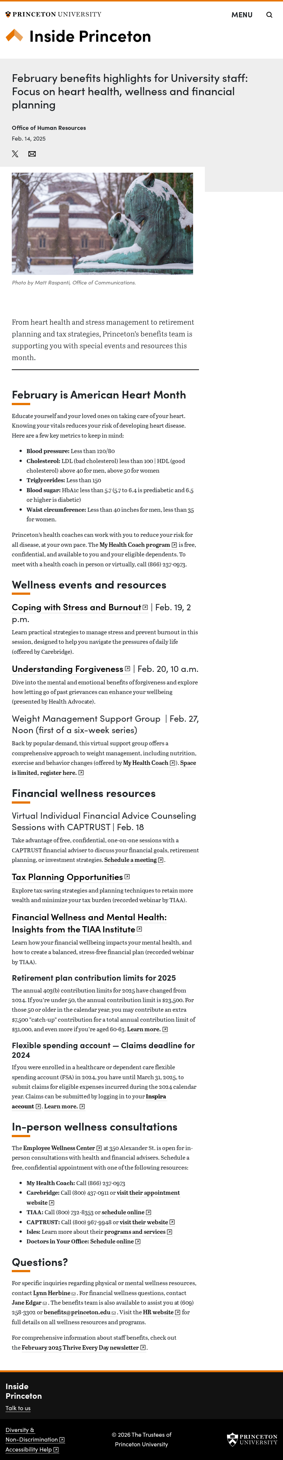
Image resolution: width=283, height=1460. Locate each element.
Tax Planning (67, 876)
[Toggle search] (269, 14)
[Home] (17, 38)
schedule (123, 1212)
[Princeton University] (53, 13)
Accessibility (29, 1449)
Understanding (67, 668)
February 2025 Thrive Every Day (80, 1347)
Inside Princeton (90, 34)
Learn (144, 1029)
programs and (134, 1232)
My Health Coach (134, 545)
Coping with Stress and (76, 606)
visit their (144, 1222)
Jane (27, 1302)
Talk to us (18, 1408)
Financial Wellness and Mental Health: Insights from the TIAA (89, 922)
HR (158, 1312)
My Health (145, 763)
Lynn (51, 1293)
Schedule (112, 1241)
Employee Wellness (59, 1148)
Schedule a (130, 860)
